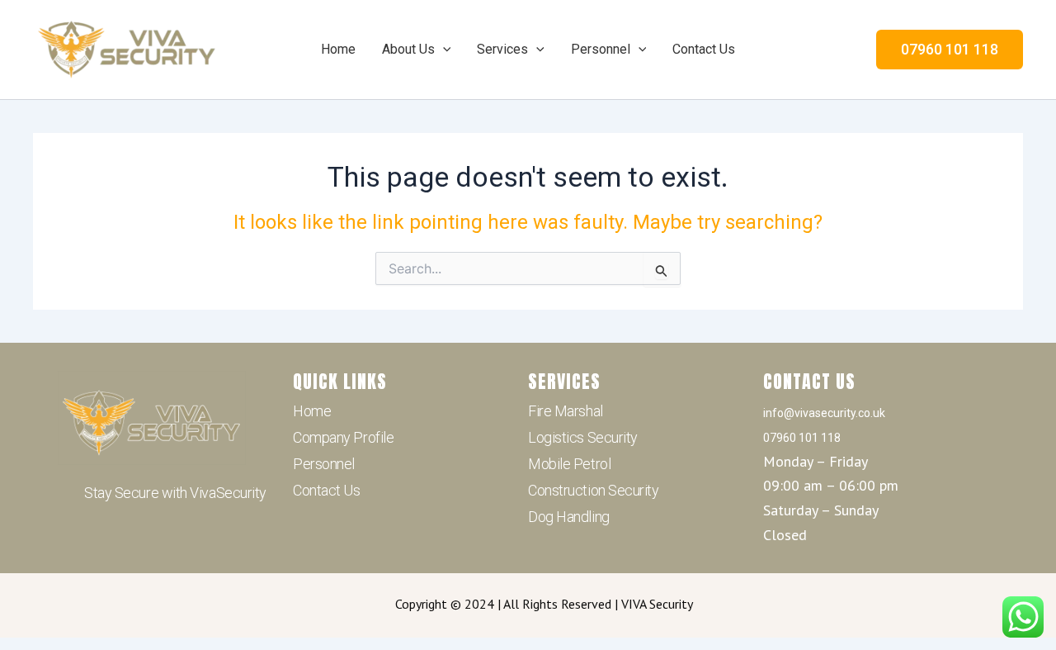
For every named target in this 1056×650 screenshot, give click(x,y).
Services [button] (502, 49)
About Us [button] (408, 49)
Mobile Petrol (569, 463)
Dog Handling (569, 516)
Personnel (324, 463)
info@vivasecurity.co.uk (824, 413)
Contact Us (703, 49)
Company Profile (343, 437)
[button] (443, 49)
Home (338, 49)
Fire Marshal (565, 411)
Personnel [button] (600, 49)
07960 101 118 (802, 437)
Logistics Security (583, 437)
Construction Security (593, 490)
